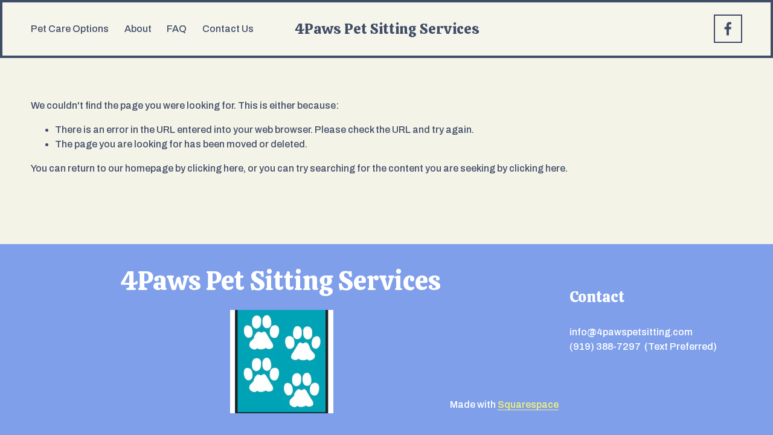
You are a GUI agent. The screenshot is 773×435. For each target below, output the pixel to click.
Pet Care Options (70, 29)
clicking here (215, 168)
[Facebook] (728, 28)
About (138, 29)
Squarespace (528, 404)
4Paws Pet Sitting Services (387, 28)
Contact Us (228, 29)
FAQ (177, 29)
